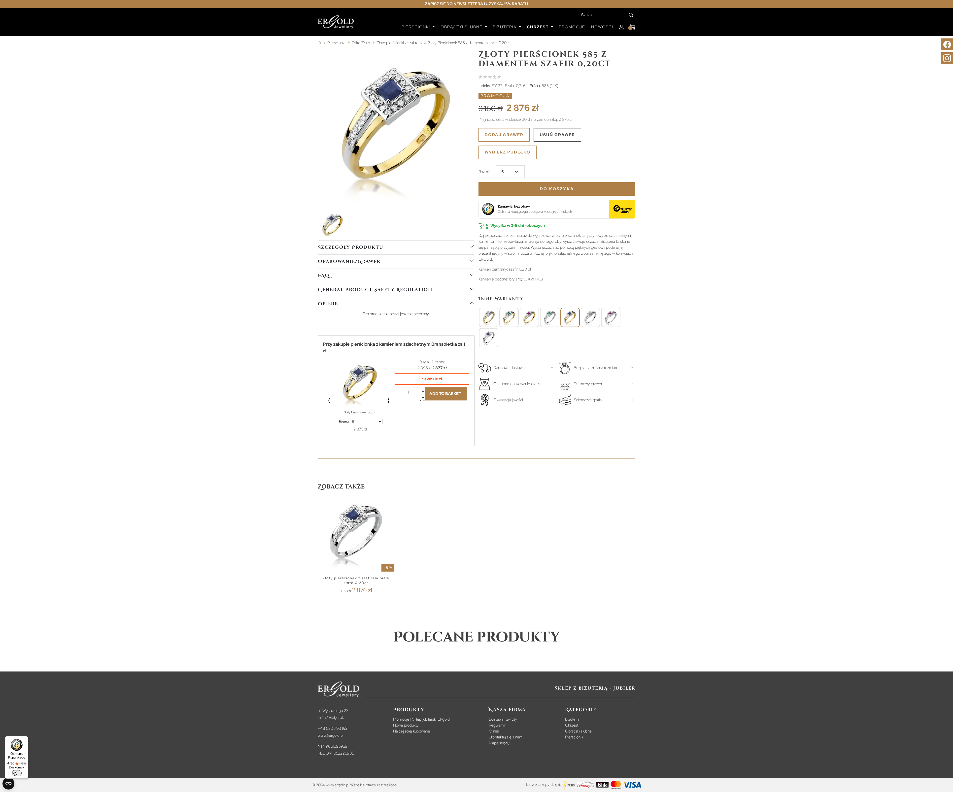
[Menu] (25, 739)
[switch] (17, 773)
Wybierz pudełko (507, 152)
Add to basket (445, 393)
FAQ (323, 276)
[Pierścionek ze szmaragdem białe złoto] (549, 317)
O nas (494, 731)
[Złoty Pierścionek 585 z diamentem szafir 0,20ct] (570, 317)
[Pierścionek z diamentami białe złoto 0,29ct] (590, 317)
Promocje (572, 27)
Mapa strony (499, 743)
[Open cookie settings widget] (8, 784)
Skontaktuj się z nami (506, 737)
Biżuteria (572, 719)
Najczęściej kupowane (411, 731)
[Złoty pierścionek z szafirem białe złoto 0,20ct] (488, 338)
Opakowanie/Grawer (349, 261)
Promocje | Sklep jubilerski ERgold (421, 719)
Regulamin (497, 725)
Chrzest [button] (538, 27)
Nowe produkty (406, 725)
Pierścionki (574, 737)
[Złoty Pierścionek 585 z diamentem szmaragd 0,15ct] (509, 317)
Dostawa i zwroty (503, 719)
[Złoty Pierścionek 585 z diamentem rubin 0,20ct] (529, 317)
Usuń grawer (557, 134)
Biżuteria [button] (505, 27)
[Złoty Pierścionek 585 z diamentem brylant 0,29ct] (488, 317)
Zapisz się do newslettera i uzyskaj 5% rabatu (476, 3)
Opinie (328, 304)
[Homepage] (336, 24)
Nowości (602, 27)
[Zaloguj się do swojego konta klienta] (621, 27)
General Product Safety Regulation (375, 290)
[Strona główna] (319, 43)
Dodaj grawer (504, 134)
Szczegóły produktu (350, 247)
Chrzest (571, 725)
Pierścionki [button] (417, 27)
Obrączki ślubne (578, 731)
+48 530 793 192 (332, 728)
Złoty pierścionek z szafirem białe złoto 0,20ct (356, 580)
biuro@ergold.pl (330, 735)
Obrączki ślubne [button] (462, 27)
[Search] (631, 15)
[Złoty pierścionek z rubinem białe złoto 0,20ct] (610, 317)
